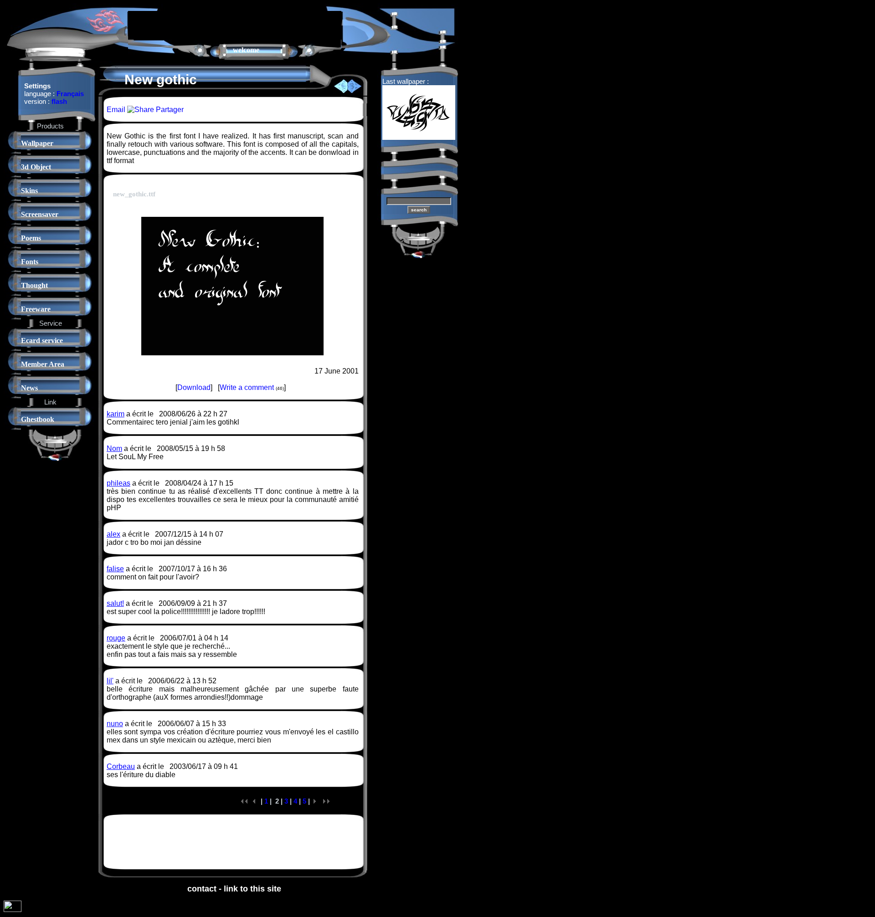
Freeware (36, 309)
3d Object (36, 167)
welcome (246, 50)
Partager (169, 109)
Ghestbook (37, 419)
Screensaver (39, 214)
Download (194, 387)
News (29, 388)
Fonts (29, 262)
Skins (29, 191)
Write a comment (247, 387)
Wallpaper (37, 143)
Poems (31, 238)
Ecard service (42, 340)
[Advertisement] (234, 24)
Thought (34, 285)
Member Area (42, 364)
